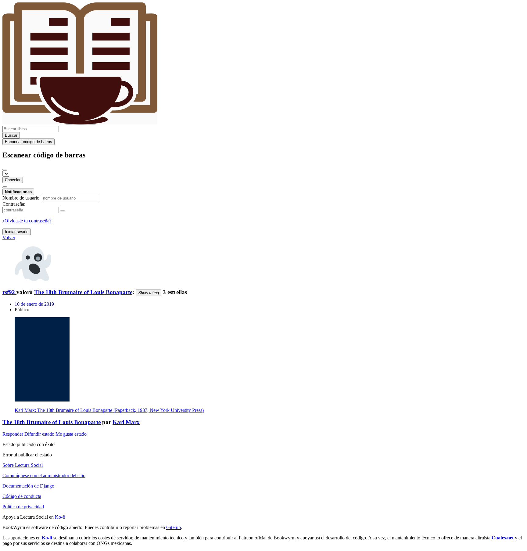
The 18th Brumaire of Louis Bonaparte (83, 292)
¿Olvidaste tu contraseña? (27, 220)
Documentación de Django (28, 485)
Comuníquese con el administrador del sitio (43, 475)
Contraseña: (13, 204)
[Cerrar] (4, 170)
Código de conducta (21, 496)
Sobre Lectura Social (22, 465)
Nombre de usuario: (21, 197)
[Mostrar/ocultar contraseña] (62, 211)
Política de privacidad (23, 506)
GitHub (173, 527)
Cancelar (12, 180)
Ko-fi (60, 517)
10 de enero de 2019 (34, 304)
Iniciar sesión (16, 231)
